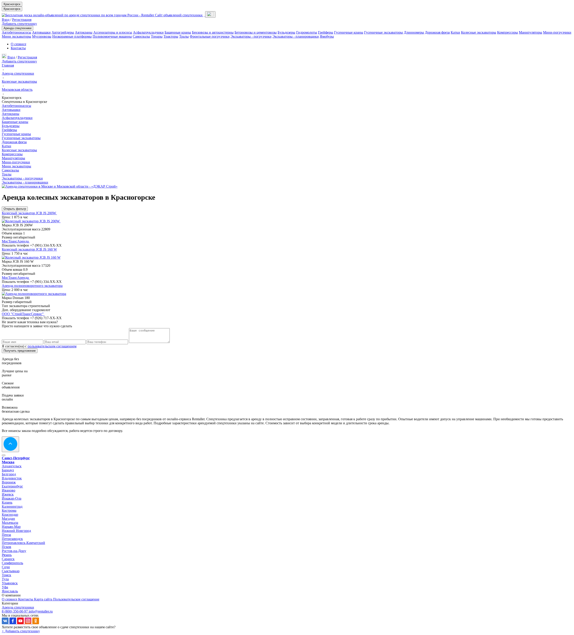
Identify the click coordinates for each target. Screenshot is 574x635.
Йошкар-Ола (11, 498)
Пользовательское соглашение (76, 599)
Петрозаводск (12, 539)
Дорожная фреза (437, 32)
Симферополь (12, 563)
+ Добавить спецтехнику (21, 631)
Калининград (12, 506)
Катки (455, 32)
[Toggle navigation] (210, 14)
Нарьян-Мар (11, 527)
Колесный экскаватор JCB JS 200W (29, 213)
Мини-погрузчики (557, 32)
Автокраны (83, 32)
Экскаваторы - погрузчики (251, 36)
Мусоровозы (41, 36)
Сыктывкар (11, 571)
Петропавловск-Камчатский (23, 543)
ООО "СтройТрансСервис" (23, 314)
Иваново (8, 490)
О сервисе (18, 44)
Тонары (157, 36)
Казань (7, 502)
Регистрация (21, 20)
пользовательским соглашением (52, 346)
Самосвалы (141, 36)
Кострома (9, 510)
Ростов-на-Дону (14, 551)
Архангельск (12, 466)
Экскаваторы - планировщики (295, 36)
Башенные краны (178, 32)
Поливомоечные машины (112, 36)
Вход (5, 20)
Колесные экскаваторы (478, 32)
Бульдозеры (286, 32)
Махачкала (10, 522)
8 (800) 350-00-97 (15, 611)
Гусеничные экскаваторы (383, 32)
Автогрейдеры (63, 32)
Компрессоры (507, 32)
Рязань (7, 555)
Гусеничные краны (348, 32)
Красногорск (12, 4)
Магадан (8, 518)
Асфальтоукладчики (148, 32)
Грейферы (325, 32)
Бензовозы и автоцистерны (213, 32)
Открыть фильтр (15, 208)
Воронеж (9, 482)
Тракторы (170, 36)
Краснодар (10, 514)
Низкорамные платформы (72, 36)
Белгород (9, 474)
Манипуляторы (530, 32)
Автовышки (41, 32)
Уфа (5, 587)
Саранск (8, 559)
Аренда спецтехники (17, 28)
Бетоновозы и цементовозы (256, 32)
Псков (6, 547)
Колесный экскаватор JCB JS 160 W (29, 249)
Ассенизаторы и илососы (112, 32)
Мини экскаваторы (16, 36)
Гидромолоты (306, 32)
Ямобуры (327, 36)
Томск (6, 575)
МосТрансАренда (16, 241)
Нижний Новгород (16, 531)
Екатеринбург (12, 486)
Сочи (6, 567)
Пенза (6, 535)
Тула (5, 579)
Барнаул (8, 470)
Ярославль (10, 591)
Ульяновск (10, 583)
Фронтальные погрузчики (210, 36)
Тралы (184, 36)
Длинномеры (414, 32)
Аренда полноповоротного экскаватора (32, 286)
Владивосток (12, 478)
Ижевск (8, 494)
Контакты (18, 48)
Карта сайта (43, 599)
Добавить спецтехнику (19, 24)
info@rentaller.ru (41, 611)
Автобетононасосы (16, 32)
